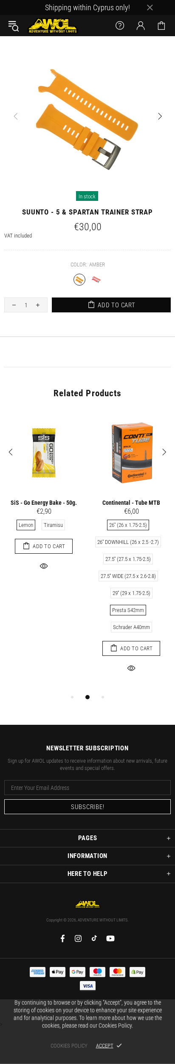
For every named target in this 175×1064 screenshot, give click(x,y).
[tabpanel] (44, 501)
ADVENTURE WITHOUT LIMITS (52, 25)
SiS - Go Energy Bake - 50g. (44, 502)
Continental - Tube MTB (131, 502)
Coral (96, 280)
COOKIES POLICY (69, 1045)
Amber (79, 280)
